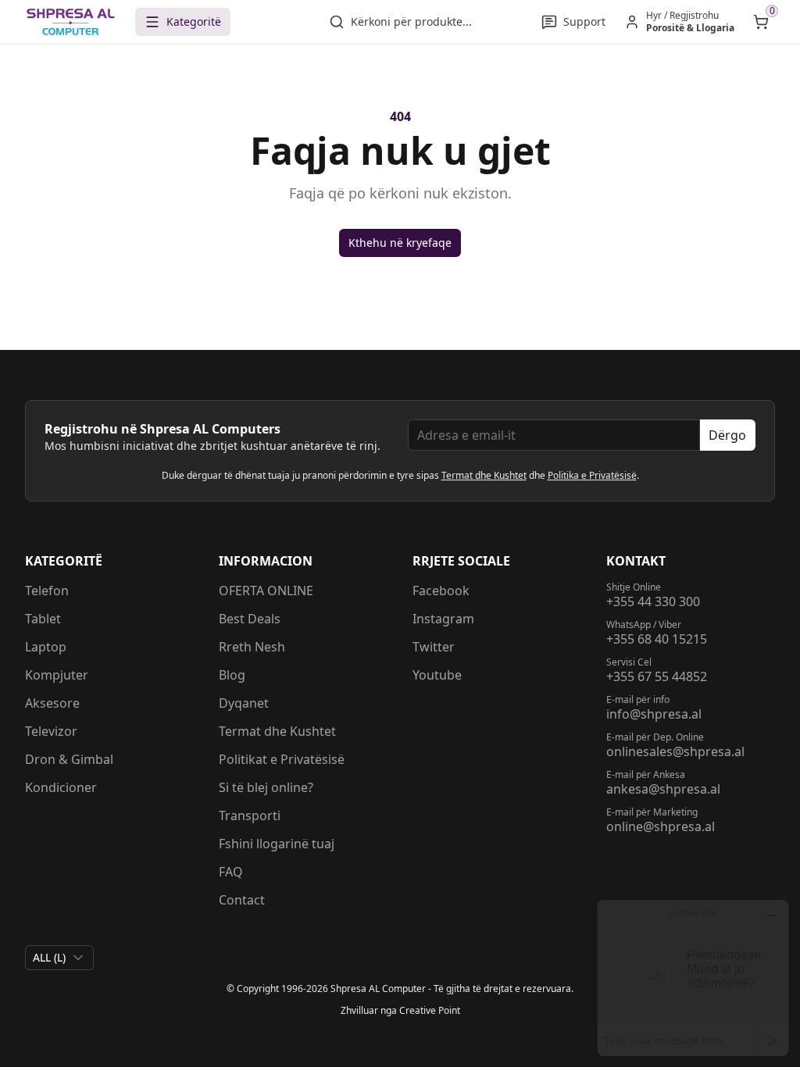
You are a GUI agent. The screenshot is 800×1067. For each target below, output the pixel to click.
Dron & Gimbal (69, 759)
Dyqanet (244, 703)
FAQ (231, 871)
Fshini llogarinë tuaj (276, 843)
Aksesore (52, 703)
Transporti (249, 815)
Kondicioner (61, 787)
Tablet (43, 618)
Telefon (47, 590)
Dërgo (727, 435)
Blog (232, 674)
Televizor (51, 731)
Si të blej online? (266, 787)
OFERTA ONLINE (266, 590)
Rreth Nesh (252, 646)
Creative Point (429, 1010)
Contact (242, 899)
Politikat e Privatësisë (282, 759)
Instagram (443, 618)
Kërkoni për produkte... (411, 21)
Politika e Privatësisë (592, 475)
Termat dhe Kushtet (484, 475)
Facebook (441, 590)
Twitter (433, 646)
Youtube (437, 674)
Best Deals (249, 618)
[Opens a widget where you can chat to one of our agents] (693, 978)
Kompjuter (56, 674)
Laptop (45, 646)
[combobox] (59, 957)
